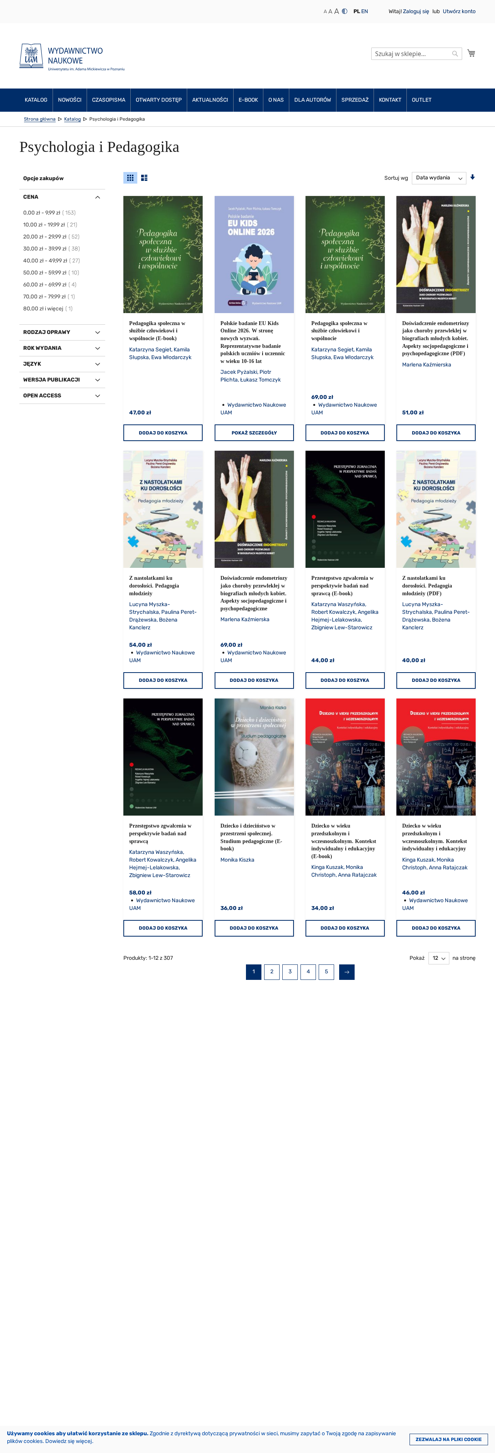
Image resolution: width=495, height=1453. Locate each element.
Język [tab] (32, 364)
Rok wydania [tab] (42, 348)
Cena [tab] (30, 197)
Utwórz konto (459, 11)
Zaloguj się (416, 11)
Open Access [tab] (42, 395)
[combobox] (416, 54)
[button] (356, 11)
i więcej (48, 308)
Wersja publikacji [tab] (51, 379)
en (364, 11)
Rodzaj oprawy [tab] (46, 332)
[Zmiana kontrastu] (344, 11)
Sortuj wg (396, 177)
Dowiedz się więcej (68, 1441)
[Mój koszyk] (471, 53)
